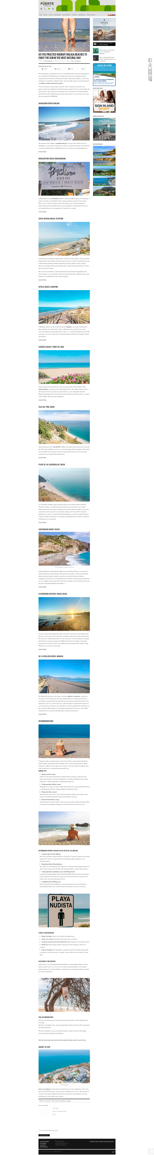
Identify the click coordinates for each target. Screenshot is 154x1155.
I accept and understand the (49, 1130)
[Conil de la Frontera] (104, 165)
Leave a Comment (76, 61)
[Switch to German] (112, 15)
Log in (60, 1151)
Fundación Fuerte (44, 1146)
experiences (62, 1101)
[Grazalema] (104, 195)
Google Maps (42, 151)
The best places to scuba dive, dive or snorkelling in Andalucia (107, 51)
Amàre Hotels (43, 1145)
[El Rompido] (104, 175)
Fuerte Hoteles (48, 61)
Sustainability (81, 14)
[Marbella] (104, 155)
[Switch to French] (114, 15)
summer (68, 1101)
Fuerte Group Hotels (44, 1089)
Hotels (45, 14)
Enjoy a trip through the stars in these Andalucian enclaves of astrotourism (107, 59)
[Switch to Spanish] (108, 15)
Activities (74, 14)
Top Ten (51, 14)
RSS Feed (56, 1151)
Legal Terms (55, 1130)
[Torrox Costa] (104, 185)
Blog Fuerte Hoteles (77, 5)
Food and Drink (66, 14)
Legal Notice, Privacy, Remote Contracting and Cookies (102, 1141)
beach (56, 1101)
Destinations (57, 14)
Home (40, 14)
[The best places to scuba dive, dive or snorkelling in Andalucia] (96, 53)
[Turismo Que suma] (104, 74)
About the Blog (91, 14)
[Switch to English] (110, 15)
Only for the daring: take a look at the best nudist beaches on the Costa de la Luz (62, 1040)
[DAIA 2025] (104, 29)
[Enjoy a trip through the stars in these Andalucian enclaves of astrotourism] (96, 61)
